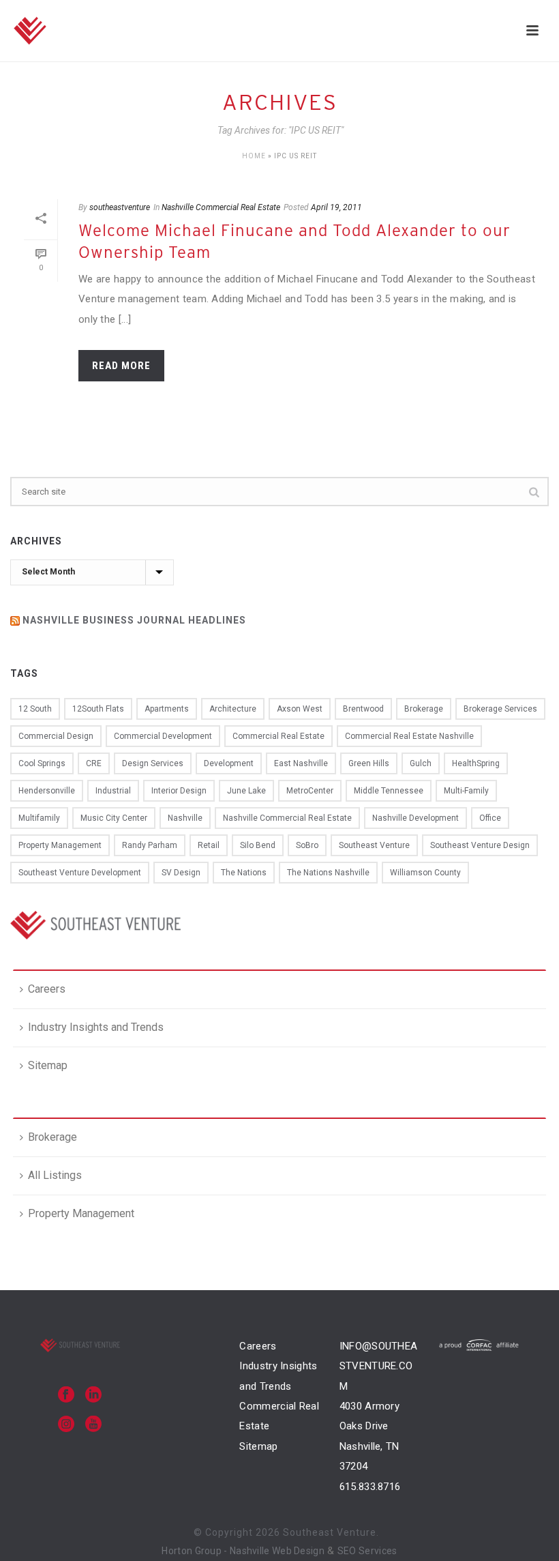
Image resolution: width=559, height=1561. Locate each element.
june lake (246, 791)
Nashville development (415, 818)
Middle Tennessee (388, 791)
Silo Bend (257, 845)
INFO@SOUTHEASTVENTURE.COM (378, 1366)
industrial (113, 791)
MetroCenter (309, 791)
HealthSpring (476, 763)
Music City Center (113, 818)
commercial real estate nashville (409, 736)
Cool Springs (41, 763)
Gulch (421, 763)
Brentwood (363, 709)
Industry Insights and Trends (96, 1027)
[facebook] (66, 1395)
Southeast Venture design (480, 845)
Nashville (185, 818)
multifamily (39, 818)
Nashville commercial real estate (287, 818)
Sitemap (47, 1065)
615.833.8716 (370, 1486)
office (490, 818)
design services (152, 763)
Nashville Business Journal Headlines (134, 620)
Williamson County (425, 872)
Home (254, 156)
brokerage (423, 709)
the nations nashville (328, 872)
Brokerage (52, 1136)
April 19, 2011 (336, 207)
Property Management (81, 1213)
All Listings (55, 1175)
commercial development (163, 736)
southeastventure (119, 207)
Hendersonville (46, 791)
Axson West (299, 709)
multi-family (466, 791)
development (229, 763)
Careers (46, 988)
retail (209, 845)
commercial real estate (278, 736)
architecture (232, 709)
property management (60, 845)
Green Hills (368, 763)
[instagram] (66, 1425)
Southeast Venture (374, 845)
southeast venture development (79, 872)
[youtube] (93, 1425)
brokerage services (500, 709)
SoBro (307, 845)
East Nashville (301, 763)
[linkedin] (93, 1395)
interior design (179, 791)
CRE (94, 763)
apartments (167, 709)
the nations (244, 872)
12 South (35, 709)
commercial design (55, 736)
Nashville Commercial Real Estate (221, 207)
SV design (181, 872)
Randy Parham (149, 845)
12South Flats (98, 709)
